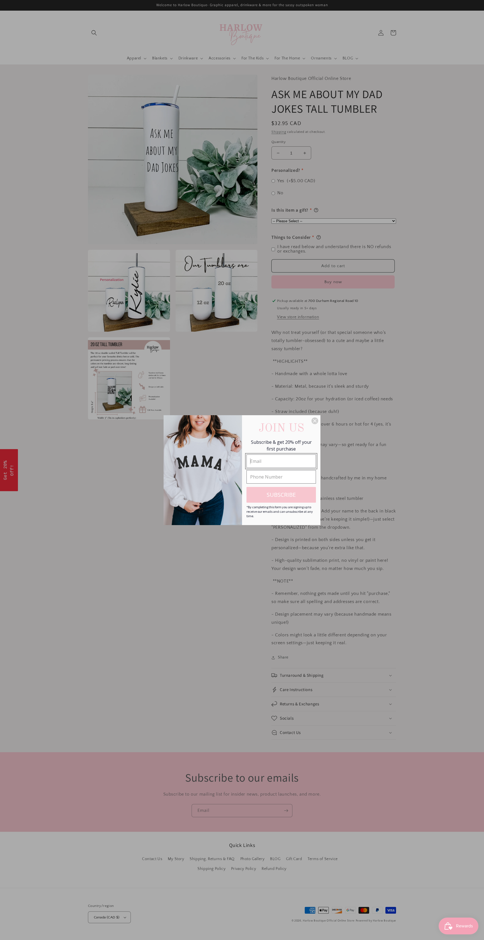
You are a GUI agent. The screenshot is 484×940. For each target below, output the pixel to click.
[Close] (314, 420)
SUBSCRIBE (281, 494)
